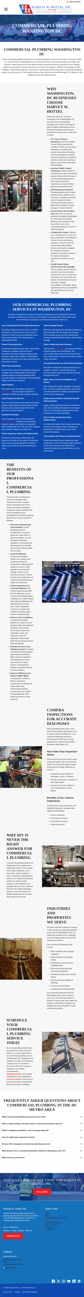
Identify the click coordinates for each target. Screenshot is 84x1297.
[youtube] (68, 1281)
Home (47, 1213)
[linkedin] (74, 1281)
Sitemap (17, 1292)
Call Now (42, 1192)
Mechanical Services (53, 1223)
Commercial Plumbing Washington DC (42, 28)
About (47, 1216)
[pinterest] (79, 1281)
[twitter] (58, 1281)
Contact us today (14, 1079)
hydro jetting (60, 349)
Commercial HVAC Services (56, 1218)
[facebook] (53, 1281)
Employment (50, 1227)
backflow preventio (9, 421)
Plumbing (49, 1220)
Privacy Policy (7, 1292)
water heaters (7, 392)
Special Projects (51, 1225)
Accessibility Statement (29, 1292)
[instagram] (63, 1281)
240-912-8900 (75, 2)
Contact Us (13, 1236)
